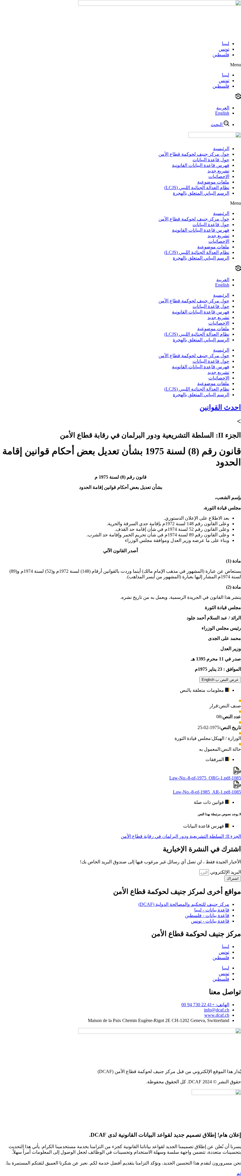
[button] (120, 64)
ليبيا (225, 43)
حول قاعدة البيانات (211, 159)
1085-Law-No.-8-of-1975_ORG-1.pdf (205, 777)
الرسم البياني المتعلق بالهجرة (201, 193)
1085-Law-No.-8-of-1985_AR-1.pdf (207, 791)
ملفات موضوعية (213, 181)
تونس (224, 49)
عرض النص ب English (220, 679)
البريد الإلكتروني (225, 872)
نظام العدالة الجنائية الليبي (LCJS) (196, 187)
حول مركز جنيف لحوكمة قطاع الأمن (193, 154)
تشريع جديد (218, 170)
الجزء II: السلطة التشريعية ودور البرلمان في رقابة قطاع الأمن (181, 836)
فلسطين (220, 54)
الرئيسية (221, 148)
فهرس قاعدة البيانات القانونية (200, 165)
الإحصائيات (218, 176)
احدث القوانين (220, 407)
